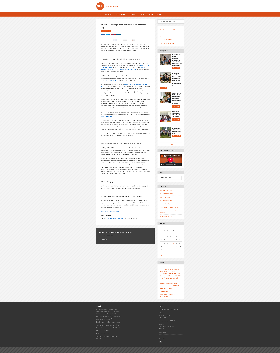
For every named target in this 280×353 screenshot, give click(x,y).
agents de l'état (169, 269)
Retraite (167, 289)
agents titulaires (164, 271)
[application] (171, 160)
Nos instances (163, 33)
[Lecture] (161, 164)
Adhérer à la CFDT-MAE (166, 39)
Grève (176, 281)
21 (173, 243)
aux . (106, 116)
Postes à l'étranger (100, 328)
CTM (161, 278)
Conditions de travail (165, 275)
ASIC (173, 271)
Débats (161, 281)
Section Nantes (169, 294)
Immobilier (162, 283)
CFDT (100, 6)
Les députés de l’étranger (166, 216)
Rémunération (165, 292)
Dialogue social (171, 278)
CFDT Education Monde (166, 200)
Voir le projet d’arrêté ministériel (110, 211)
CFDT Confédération (165, 197)
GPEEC (173, 281)
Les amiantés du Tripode (166, 204)
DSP (178, 278)
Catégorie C (177, 273)
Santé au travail (163, 294)
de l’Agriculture (132, 69)
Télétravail (165, 296)
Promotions (169, 286)
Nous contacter (164, 36)
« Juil (161, 255)
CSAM (177, 275)
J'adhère (104, 239)
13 (170, 239)
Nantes (170, 283)
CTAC (180, 275)
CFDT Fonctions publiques (166, 193)
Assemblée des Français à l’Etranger (169, 207)
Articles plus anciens (176, 144)
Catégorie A (163, 273)
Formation (169, 281)
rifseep (173, 289)
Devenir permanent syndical (167, 43)
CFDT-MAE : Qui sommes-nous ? (168, 29)
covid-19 (174, 275)
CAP (175, 271)
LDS (167, 283)
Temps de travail (113, 336)
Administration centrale (166, 267)
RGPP (170, 289)
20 (170, 243)
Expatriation (165, 281)
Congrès (170, 275)
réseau (172, 292)
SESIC (173, 294)
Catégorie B (169, 273)
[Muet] (177, 164)
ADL (161, 267)
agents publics (176, 269)
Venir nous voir (163, 332)
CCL (160, 275)
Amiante (170, 271)
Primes (166, 286)
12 (167, 239)
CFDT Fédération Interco (166, 190)
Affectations (173, 267)
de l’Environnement (120, 69)
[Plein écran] (179, 164)
